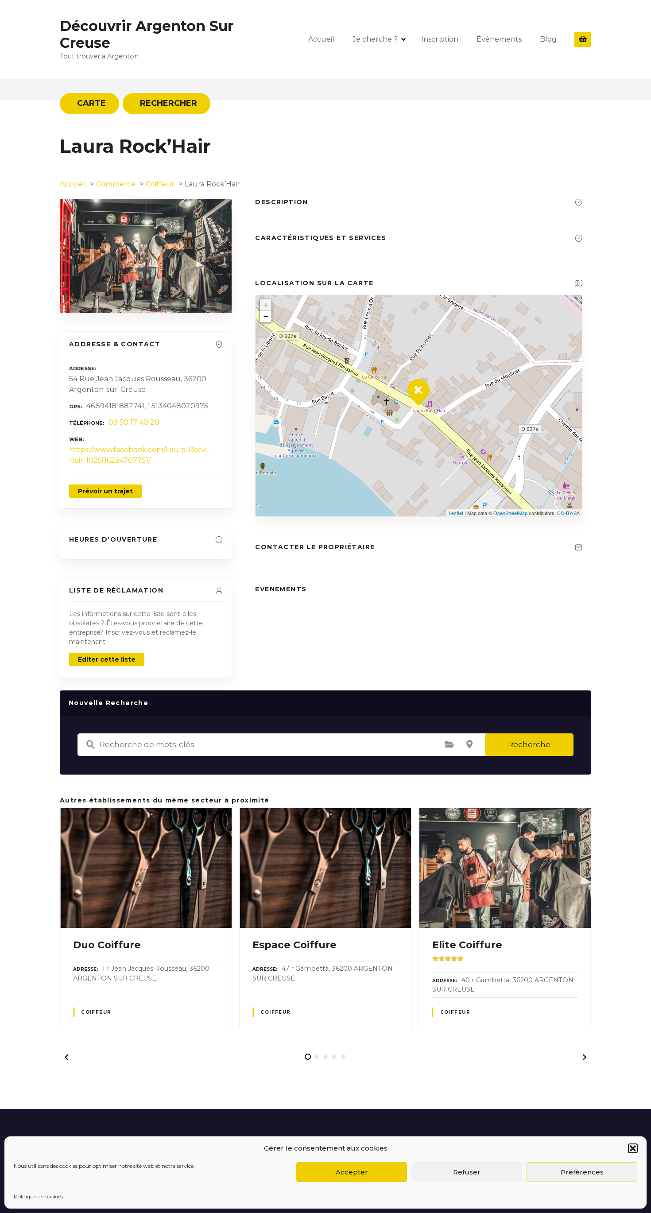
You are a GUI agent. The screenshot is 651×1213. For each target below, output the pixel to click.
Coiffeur (96, 1012)
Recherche (529, 744)
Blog (548, 39)
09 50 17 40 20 (133, 422)
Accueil (321, 39)
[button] (632, 1148)
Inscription (439, 39)
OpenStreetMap (510, 512)
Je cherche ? (375, 39)
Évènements (499, 39)
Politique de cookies (38, 1196)
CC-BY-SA (568, 512)
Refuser (466, 1172)
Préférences (582, 1172)
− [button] (266, 316)
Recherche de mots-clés (90, 744)
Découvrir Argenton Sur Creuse (146, 34)
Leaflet (456, 512)
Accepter (352, 1172)
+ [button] (266, 305)
